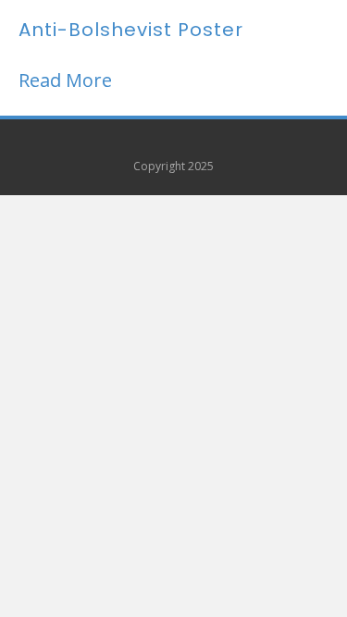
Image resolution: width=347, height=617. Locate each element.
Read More (65, 80)
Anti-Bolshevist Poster (131, 30)
